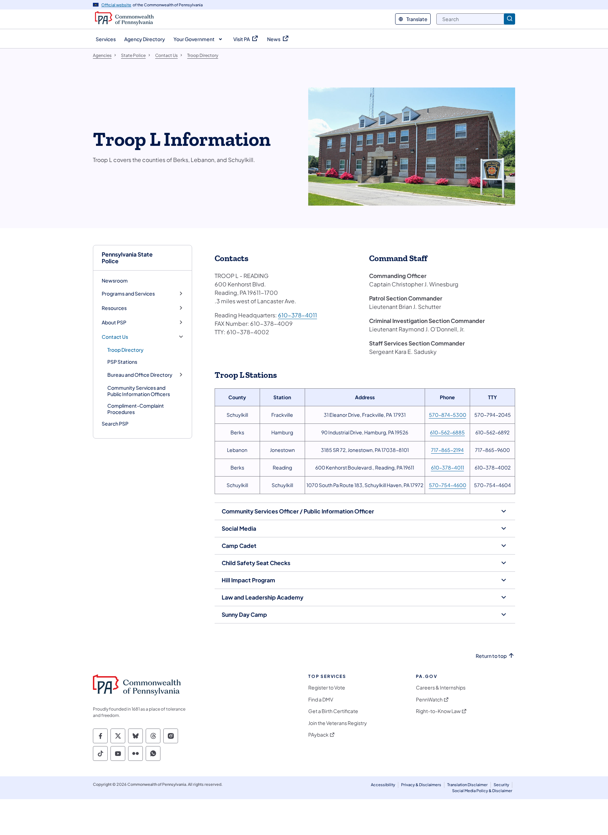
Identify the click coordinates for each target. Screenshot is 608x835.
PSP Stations (122, 361)
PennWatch (429, 700)
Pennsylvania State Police (127, 257)
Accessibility (383, 784)
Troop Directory (125, 350)
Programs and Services (128, 294)
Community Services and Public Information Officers (138, 390)
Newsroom (115, 280)
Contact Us (115, 337)
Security (501, 784)
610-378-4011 (297, 315)
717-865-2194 (447, 450)
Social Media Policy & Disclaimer (482, 790)
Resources (114, 308)
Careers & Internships (441, 688)
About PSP (114, 322)
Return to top (491, 656)
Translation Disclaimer (467, 784)
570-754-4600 (447, 485)
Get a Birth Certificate (333, 711)
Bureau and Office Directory (139, 375)
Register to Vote (326, 688)
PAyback (318, 735)
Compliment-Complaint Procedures (135, 408)
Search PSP (115, 423)
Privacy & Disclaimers (421, 784)
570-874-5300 (447, 415)
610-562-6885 (447, 432)
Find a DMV (320, 700)
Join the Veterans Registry (337, 723)
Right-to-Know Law (438, 711)
